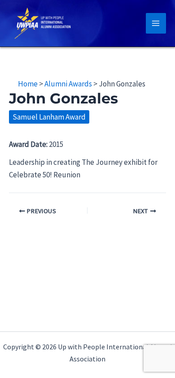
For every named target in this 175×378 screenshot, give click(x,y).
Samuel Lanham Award (49, 117)
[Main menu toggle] (156, 23)
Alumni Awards (68, 84)
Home (28, 84)
